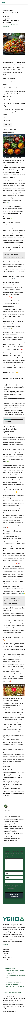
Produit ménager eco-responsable (13, 982)
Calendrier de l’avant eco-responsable (14, 979)
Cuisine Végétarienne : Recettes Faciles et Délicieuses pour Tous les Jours (12, 777)
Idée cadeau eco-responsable (12, 980)
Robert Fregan (8, 24)
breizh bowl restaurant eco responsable (15, 970)
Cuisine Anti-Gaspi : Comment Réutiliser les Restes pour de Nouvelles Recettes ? (14, 1010)
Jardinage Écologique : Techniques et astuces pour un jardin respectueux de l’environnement (13, 793)
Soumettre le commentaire (14, 895)
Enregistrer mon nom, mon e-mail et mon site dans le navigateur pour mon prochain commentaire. (13, 887)
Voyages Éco (6, 961)
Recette (20, 24)
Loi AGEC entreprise (10, 973)
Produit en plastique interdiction (13, 972)
